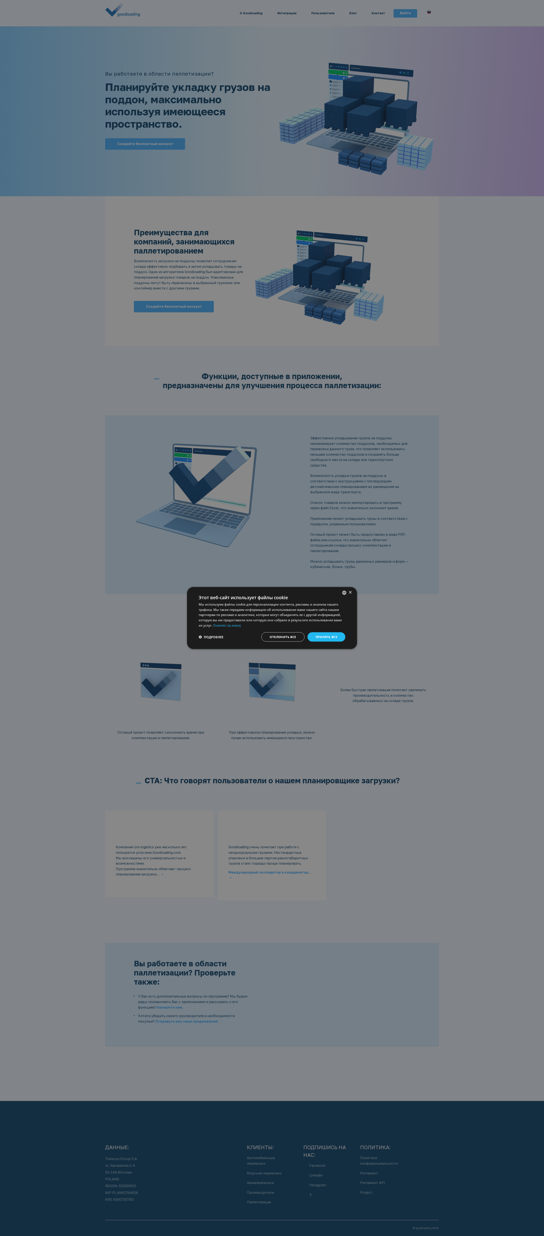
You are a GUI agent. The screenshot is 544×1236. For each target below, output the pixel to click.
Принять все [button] (326, 637)
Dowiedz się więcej (227, 625)
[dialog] (272, 618)
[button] (211, 637)
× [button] (350, 592)
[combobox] (344, 593)
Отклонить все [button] (283, 637)
